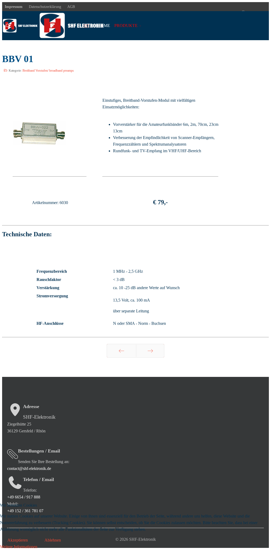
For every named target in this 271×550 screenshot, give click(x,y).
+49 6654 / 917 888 (23, 497)
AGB (70, 6)
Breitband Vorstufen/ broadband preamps (48, 70)
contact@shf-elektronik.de (29, 468)
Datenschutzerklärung (44, 6)
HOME (103, 25)
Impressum (13, 6)
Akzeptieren (17, 540)
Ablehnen (52, 540)
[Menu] (89, 25)
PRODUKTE (126, 25)
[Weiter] (150, 350)
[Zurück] (121, 350)
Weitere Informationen (18, 546)
